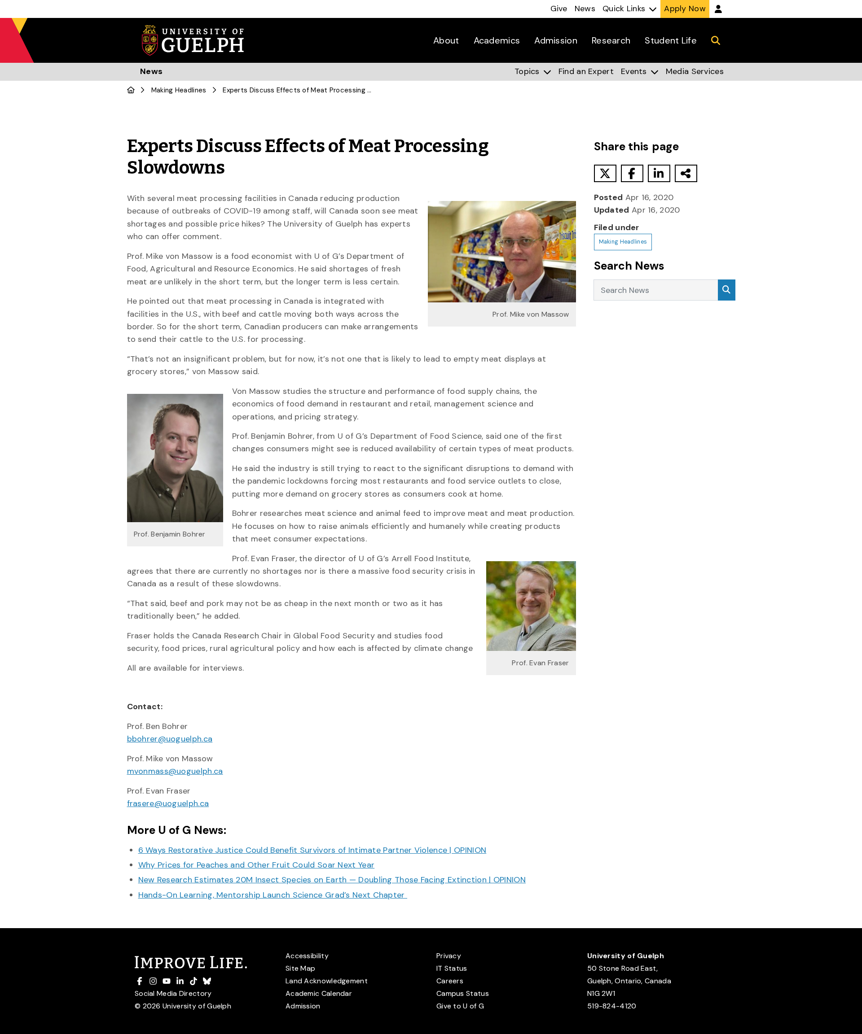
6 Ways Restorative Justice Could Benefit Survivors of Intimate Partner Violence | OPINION (312, 850)
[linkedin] (659, 173)
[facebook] (632, 173)
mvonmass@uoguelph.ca (175, 771)
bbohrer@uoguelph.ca (170, 738)
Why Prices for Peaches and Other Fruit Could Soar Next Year (256, 864)
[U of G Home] (131, 90)
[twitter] (605, 173)
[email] (686, 173)
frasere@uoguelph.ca (168, 803)
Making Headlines (179, 90)
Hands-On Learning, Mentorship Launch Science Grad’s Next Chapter (273, 895)
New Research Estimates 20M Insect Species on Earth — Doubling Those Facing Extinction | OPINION (332, 879)
